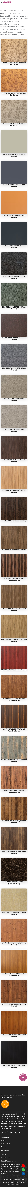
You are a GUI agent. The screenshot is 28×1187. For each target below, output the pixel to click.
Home (3, 1140)
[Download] (23, 1173)
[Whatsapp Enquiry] (23, 1169)
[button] (25, 2)
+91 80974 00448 (6, 1158)
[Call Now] (23, 1165)
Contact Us (5, 1150)
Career (3, 1147)
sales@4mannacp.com (8, 1161)
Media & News (5, 1144)
